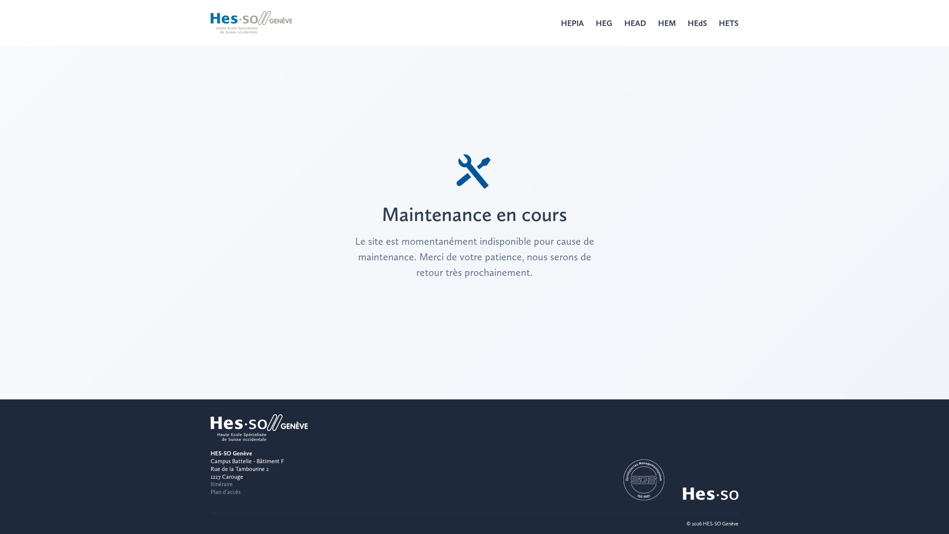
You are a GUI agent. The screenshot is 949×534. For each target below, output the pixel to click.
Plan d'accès (226, 491)
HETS (728, 23)
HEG (604, 23)
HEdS (697, 23)
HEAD (635, 23)
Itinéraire (222, 484)
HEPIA (572, 23)
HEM (667, 23)
